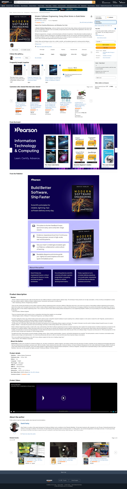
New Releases (24, 5)
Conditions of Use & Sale (52, 484)
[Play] (11, 411)
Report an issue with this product (44, 46)
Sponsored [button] (12, 439)
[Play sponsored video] (31, 449)
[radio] (100, 18)
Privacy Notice (60, 484)
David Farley (39, 20)
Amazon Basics (32, 5)
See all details (38, 57)
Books (11, 12)
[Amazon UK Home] (49, 480)
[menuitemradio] (113, 411)
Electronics (83, 5)
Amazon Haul (9, 5)
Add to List (98, 77)
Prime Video (48, 5)
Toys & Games (91, 5)
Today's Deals (41, 5)
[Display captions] (43, 443)
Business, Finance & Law (18, 12)
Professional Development (44, 12)
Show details (67, 76)
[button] (3, 5)
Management (27, 12)
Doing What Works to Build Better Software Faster (23, 386)
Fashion (55, 5)
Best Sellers (17, 5)
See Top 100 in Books (34, 372)
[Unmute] (116, 412)
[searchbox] (55, 2)
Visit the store (48, 166)
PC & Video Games (117, 5)
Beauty (97, 5)
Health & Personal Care (106, 5)
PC (79, 5)
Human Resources (34, 12)
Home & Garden (62, 5)
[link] (35, 70)
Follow (26, 57)
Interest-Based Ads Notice (77, 484)
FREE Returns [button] (99, 35)
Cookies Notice (67, 484)
